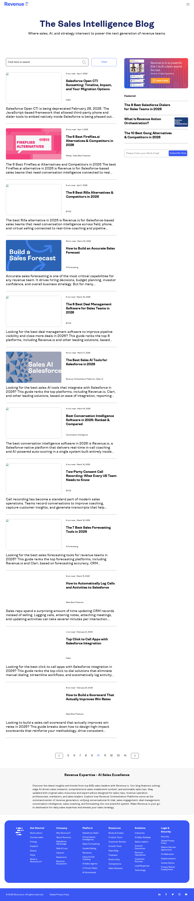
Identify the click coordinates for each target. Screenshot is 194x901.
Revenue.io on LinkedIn (159, 894)
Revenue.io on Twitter (173, 894)
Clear (104, 62)
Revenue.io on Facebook (166, 894)
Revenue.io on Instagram (179, 894)
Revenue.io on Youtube (186, 894)
